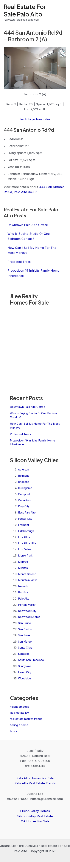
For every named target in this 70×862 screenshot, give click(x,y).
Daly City (23, 506)
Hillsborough (26, 531)
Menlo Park (25, 555)
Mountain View (27, 580)
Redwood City (27, 611)
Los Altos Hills (27, 543)
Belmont (23, 475)
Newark (23, 586)
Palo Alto (23, 598)
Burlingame (25, 488)
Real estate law (19, 712)
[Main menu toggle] (62, 12)
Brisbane (23, 482)
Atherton (23, 469)
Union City (24, 672)
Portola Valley (26, 604)
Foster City (25, 518)
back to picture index (35, 119)
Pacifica (23, 592)
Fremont (23, 525)
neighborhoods (19, 706)
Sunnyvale (24, 666)
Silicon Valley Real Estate (35, 816)
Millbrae (23, 561)
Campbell (24, 494)
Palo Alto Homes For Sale (35, 778)
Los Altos (24, 537)
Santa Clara (25, 647)
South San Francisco (31, 660)
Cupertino (24, 500)
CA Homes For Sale (35, 821)
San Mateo (25, 641)
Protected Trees (20, 434)
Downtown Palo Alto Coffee (27, 407)
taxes (13, 731)
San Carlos (25, 629)
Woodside (24, 678)
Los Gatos (24, 549)
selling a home (19, 725)
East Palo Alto (27, 512)
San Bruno (24, 623)
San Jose (24, 635)
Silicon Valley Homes (35, 811)
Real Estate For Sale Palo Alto (25, 10)
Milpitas (23, 568)
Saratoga (23, 653)
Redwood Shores (29, 617)
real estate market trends (26, 719)
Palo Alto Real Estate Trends (35, 783)
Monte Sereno (27, 574)
